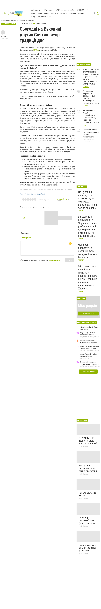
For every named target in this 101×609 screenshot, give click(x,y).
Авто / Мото (63, 13)
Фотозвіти (81, 13)
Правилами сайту (54, 260)
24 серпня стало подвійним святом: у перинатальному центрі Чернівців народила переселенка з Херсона (87, 277)
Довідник (49, 10)
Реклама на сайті (66, 10)
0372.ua (36, 50)
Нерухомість (54, 13)
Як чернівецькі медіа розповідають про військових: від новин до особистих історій (91, 116)
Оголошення (72, 13)
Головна (3, 20)
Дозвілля (39, 13)
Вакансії (46, 13)
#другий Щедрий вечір (38, 194)
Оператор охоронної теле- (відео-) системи (87, 520)
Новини (36, 10)
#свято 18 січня (25, 194)
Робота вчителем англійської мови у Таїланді (87, 548)
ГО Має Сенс (85, 10)
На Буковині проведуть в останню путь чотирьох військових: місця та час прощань (88, 200)
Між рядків (87, 305)
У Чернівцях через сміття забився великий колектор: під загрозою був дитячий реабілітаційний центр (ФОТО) (91, 76)
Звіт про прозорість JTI (44, 17)
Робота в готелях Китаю (87, 494)
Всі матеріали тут (88, 313)
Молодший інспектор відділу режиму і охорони (88, 468)
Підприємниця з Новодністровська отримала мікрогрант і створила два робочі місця (91, 136)
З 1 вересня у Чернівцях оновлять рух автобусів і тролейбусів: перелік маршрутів (91, 97)
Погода (33, 17)
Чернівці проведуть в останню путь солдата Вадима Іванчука (87, 251)
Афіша (33, 13)
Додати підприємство (88, 371)
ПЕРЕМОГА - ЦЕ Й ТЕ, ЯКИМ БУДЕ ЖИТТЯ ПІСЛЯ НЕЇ (88, 441)
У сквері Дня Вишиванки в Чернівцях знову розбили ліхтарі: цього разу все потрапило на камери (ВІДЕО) (87, 226)
